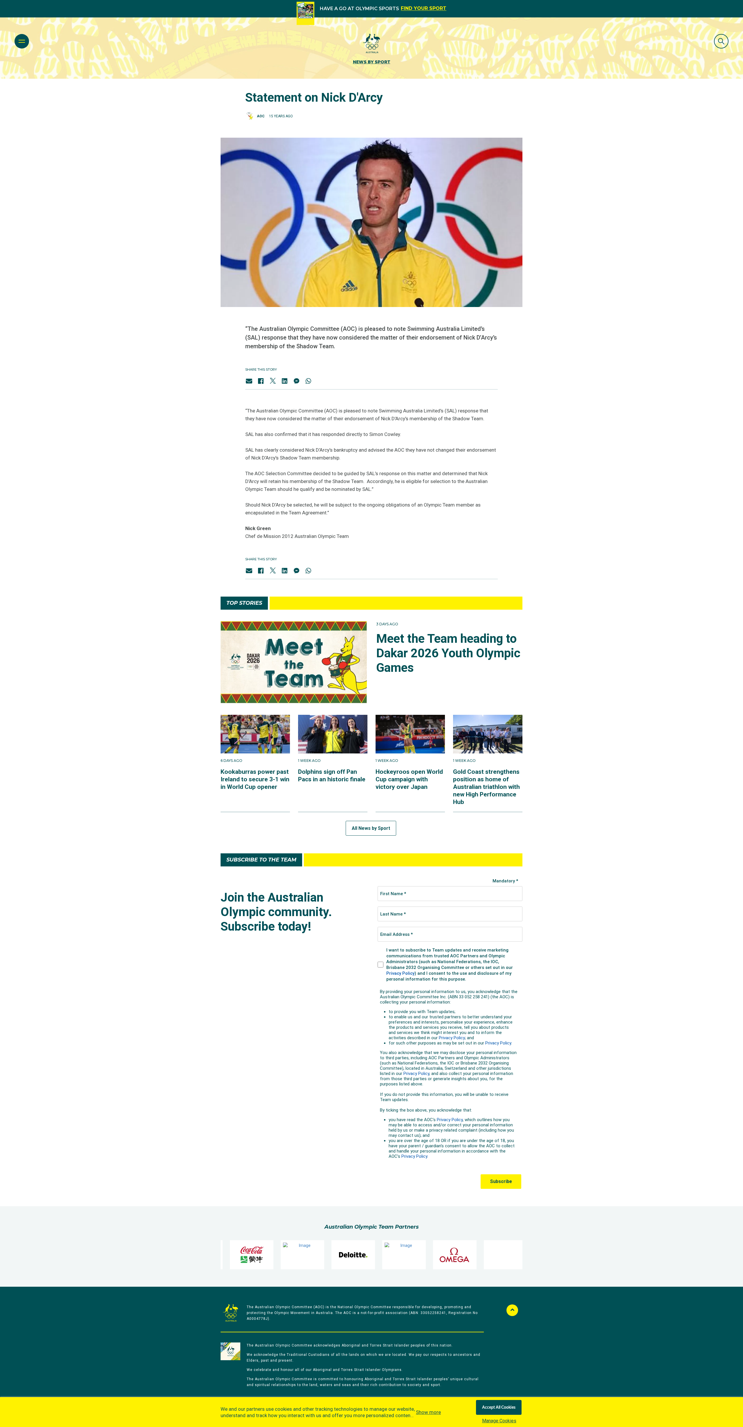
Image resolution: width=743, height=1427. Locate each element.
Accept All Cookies (498, 1408)
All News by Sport (371, 828)
